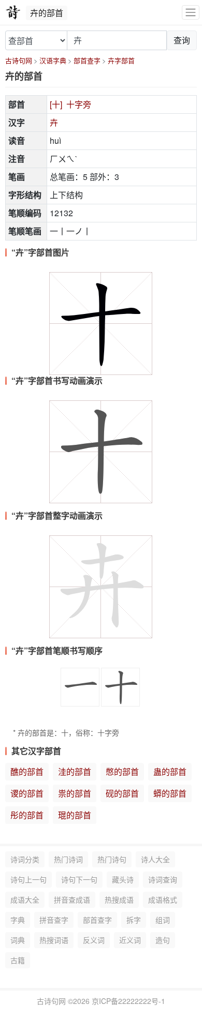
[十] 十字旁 (70, 104)
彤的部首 (27, 815)
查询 (182, 40)
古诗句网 (18, 60)
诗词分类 (24, 859)
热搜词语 (53, 940)
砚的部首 (122, 793)
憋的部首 (122, 771)
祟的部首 (74, 793)
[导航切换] (190, 12)
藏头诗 (123, 879)
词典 (17, 940)
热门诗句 (111, 859)
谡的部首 (27, 793)
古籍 (17, 960)
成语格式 (162, 899)
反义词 (94, 940)
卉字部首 (121, 60)
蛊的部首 (169, 771)
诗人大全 (155, 859)
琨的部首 (74, 815)
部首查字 (87, 60)
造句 (162, 940)
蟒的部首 (169, 793)
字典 (17, 919)
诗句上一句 (28, 879)
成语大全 (24, 899)
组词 (162, 919)
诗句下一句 (79, 879)
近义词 (130, 940)
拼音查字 (53, 919)
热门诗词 (68, 859)
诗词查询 (162, 879)
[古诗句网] (13, 12)
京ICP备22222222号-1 (128, 1001)
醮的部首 (27, 771)
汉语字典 (52, 60)
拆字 (133, 919)
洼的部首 (74, 771)
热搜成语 (119, 899)
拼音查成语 (72, 899)
